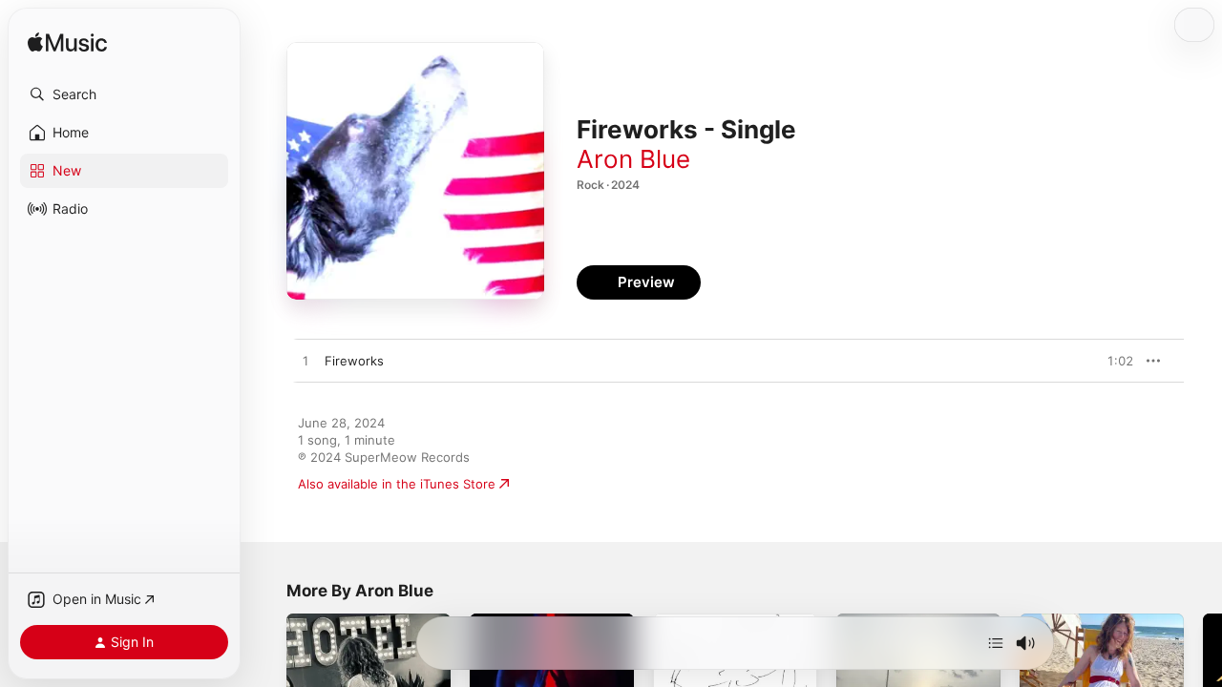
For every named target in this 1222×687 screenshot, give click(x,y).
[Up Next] (995, 643)
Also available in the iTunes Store (396, 483)
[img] (67, 43)
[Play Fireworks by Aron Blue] (305, 361)
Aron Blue (633, 159)
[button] (124, 94)
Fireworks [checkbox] (354, 360)
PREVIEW (1112, 360)
